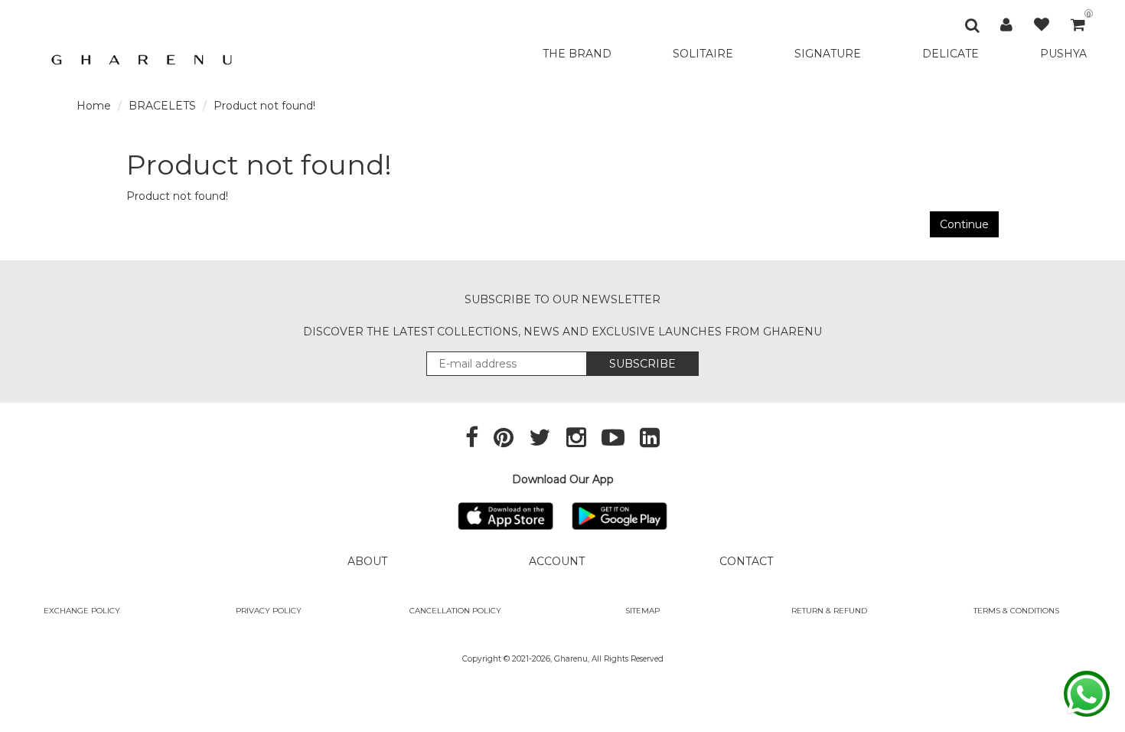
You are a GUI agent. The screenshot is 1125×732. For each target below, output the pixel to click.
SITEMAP (642, 611)
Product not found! (264, 106)
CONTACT (746, 561)
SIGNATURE (827, 53)
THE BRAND (577, 53)
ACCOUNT (557, 561)
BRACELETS (162, 106)
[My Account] (1006, 24)
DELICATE (950, 53)
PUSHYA (1063, 53)
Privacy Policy (269, 611)
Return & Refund (829, 611)
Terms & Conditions (1016, 611)
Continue (964, 224)
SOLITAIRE (703, 53)
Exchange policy (82, 611)
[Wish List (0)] (1041, 24)
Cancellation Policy (455, 611)
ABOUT (367, 561)
